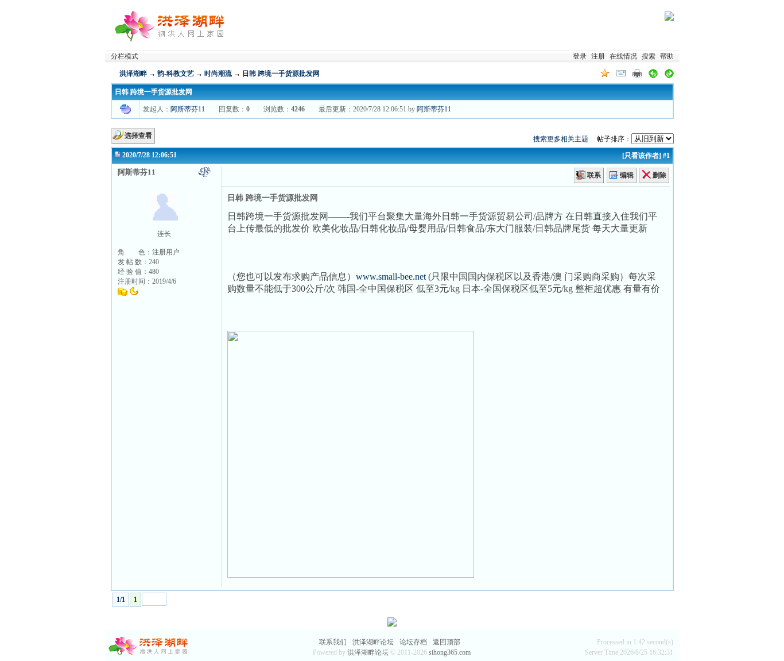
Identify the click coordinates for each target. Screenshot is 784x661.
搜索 (648, 56)
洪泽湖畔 (133, 73)
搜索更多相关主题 (560, 139)
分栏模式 (124, 56)
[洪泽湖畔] (171, 24)
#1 (666, 156)
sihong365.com (450, 652)
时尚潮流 (218, 73)
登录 (580, 56)
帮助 (667, 56)
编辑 (627, 175)
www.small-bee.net (391, 276)
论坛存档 (413, 642)
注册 (598, 56)
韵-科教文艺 (175, 73)
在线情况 (623, 56)
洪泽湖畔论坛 (373, 642)
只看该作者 (641, 156)
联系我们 (333, 642)
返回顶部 (446, 642)
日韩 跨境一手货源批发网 (281, 73)
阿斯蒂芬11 (187, 109)
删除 (659, 175)
